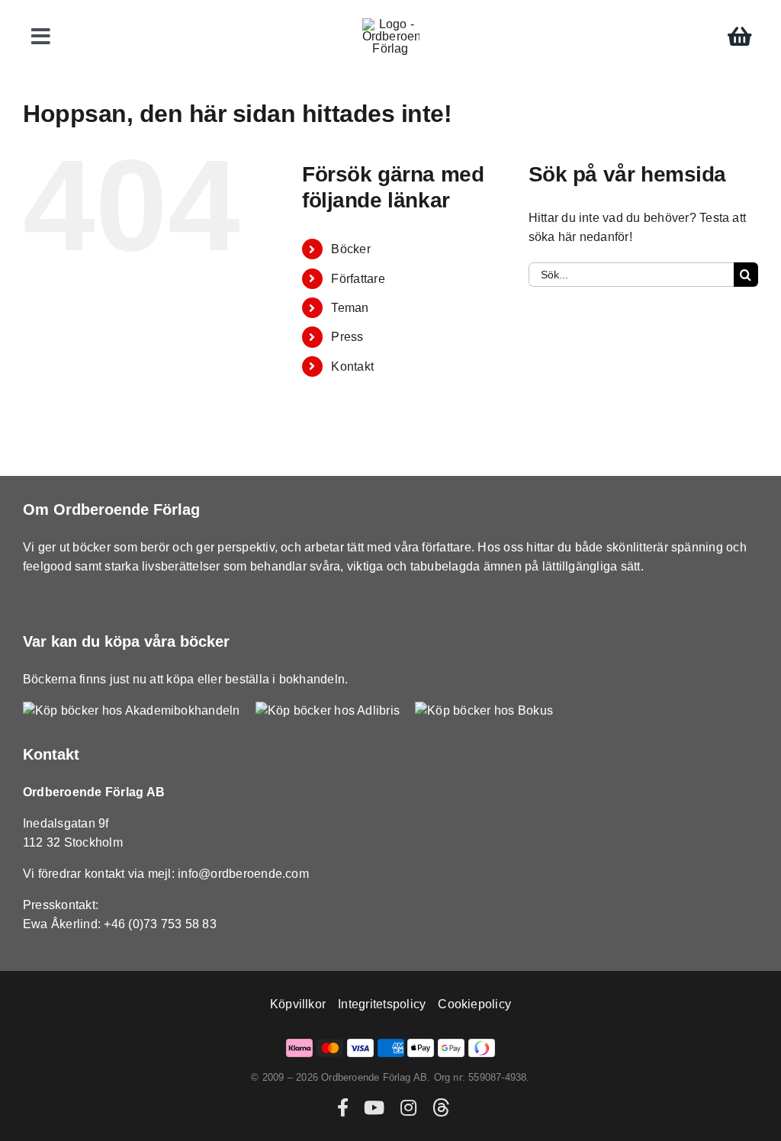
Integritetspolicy (382, 1004)
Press (347, 336)
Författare (357, 278)
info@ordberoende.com (243, 873)
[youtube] (374, 1107)
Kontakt (352, 366)
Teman (349, 307)
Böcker (350, 249)
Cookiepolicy (474, 1004)
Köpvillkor (298, 1004)
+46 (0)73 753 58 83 (160, 924)
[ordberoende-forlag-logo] (390, 24)
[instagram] (408, 1107)
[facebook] (343, 1107)
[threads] (441, 1107)
